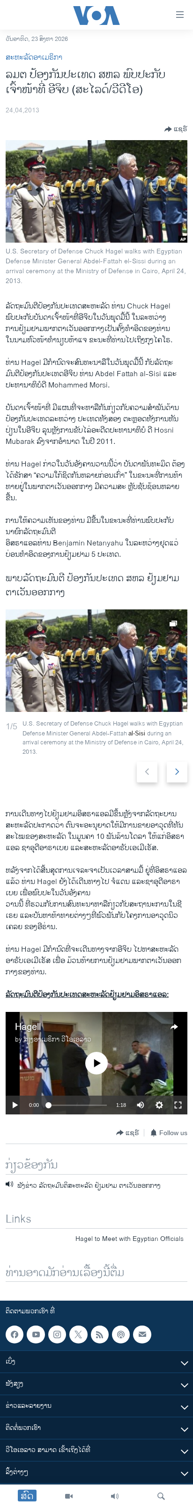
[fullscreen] (178, 1105)
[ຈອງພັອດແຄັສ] (142, 1334)
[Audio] (115, 1496)
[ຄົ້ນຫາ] (161, 1496)
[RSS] (100, 1334)
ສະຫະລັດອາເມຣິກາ (34, 57)
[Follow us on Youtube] (36, 1334)
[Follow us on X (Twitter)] (78, 1334)
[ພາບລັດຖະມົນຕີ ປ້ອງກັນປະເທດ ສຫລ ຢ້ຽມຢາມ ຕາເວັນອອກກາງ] (96, 660)
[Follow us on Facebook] (14, 1334)
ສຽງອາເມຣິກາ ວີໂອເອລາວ (57, 1039)
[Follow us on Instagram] (57, 1334)
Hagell (28, 1027)
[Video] (69, 1496)
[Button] (175, 129)
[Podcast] (121, 1334)
